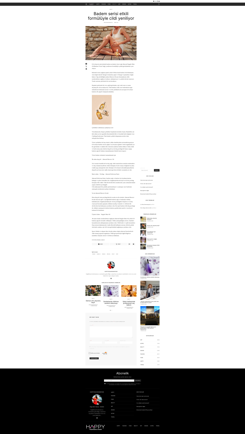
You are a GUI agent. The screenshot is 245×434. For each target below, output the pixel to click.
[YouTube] (159, 1)
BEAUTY (114, 4)
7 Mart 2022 (116, 22)
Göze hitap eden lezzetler (146, 207)
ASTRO (129, 4)
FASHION (104, 4)
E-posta (106, 340)
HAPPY (98, 4)
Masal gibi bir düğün (144, 190)
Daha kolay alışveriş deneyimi (146, 180)
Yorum (91, 325)
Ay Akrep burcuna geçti (145, 204)
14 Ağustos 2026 (150, 234)
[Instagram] (157, 1)
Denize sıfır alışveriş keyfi (93, 301)
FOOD (109, 4)
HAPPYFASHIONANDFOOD (108, 22)
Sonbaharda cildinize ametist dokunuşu (111, 302)
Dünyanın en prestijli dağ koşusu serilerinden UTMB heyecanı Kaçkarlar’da (148, 328)
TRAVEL (135, 4)
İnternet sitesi (123, 340)
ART (119, 4)
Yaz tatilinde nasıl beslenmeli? (146, 187)
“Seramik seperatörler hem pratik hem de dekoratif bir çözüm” (149, 302)
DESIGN (124, 4)
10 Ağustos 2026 (112, 306)
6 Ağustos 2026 (129, 308)
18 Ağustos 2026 (94, 305)
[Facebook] (153, 1)
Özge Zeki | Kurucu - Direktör (97, 406)
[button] (110, 310)
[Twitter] (155, 1)
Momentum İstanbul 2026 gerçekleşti (148, 194)
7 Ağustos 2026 (143, 330)
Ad (90, 340)
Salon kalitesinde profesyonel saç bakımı (129, 303)
